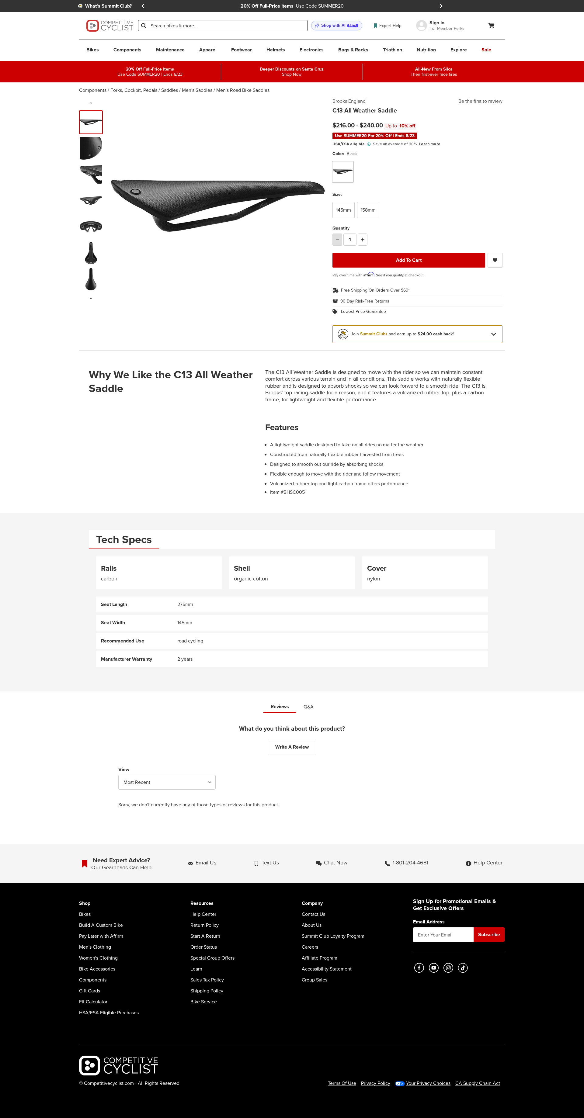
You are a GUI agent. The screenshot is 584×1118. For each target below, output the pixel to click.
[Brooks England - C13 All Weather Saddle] (91, 148)
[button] (336, 26)
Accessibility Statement (327, 969)
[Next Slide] (441, 6)
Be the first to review (480, 101)
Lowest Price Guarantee (363, 311)
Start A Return (205, 936)
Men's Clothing (95, 947)
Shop (84, 903)
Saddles (169, 90)
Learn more (429, 144)
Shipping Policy (206, 991)
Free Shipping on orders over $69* (375, 290)
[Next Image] (91, 298)
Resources (202, 903)
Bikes (85, 914)
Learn (196, 969)
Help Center (203, 914)
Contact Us (313, 914)
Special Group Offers (212, 958)
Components (92, 90)
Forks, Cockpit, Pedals (133, 90)
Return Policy (204, 925)
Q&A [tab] (309, 706)
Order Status (203, 947)
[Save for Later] (495, 260)
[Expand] (494, 334)
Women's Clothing (98, 958)
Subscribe (489, 934)
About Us (312, 925)
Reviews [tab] (280, 706)
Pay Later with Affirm (101, 936)
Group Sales (314, 980)
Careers (310, 947)
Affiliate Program (319, 958)
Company (312, 903)
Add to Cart (409, 260)
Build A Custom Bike (101, 925)
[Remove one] (337, 240)
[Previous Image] (91, 103)
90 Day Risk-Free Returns (364, 301)
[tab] (124, 539)
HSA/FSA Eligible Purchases (109, 1013)
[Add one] (362, 240)
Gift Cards (89, 991)
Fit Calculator (93, 1002)
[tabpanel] (292, 612)
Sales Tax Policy (207, 980)
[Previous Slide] (143, 6)
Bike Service (203, 1002)
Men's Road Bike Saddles (242, 90)
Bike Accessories (97, 969)
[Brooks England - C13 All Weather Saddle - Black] (91, 122)
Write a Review (292, 746)
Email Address (429, 922)
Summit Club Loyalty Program (333, 936)
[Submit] (143, 25)
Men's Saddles (197, 90)
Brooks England (349, 101)
